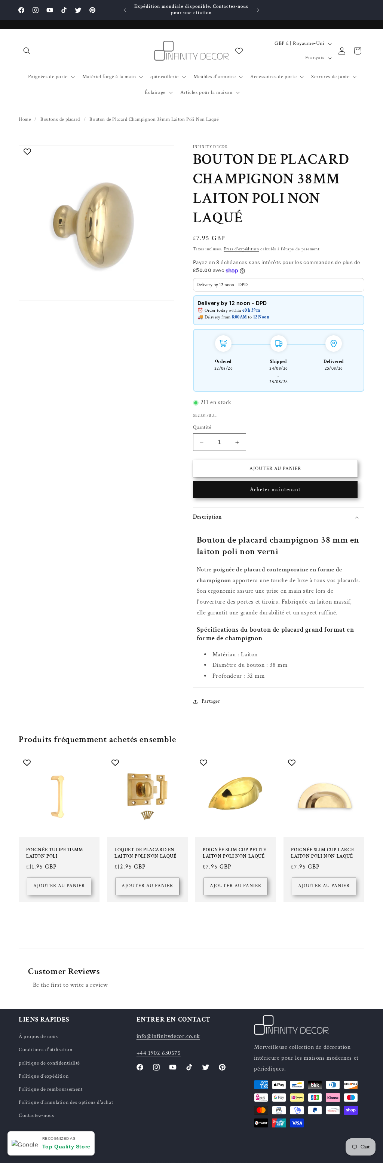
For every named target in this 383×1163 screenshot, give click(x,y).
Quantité (202, 427)
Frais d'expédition (241, 249)
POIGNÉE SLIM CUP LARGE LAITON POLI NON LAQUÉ (322, 853)
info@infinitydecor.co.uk (168, 1036)
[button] (27, 51)
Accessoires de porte (273, 76)
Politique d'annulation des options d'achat (66, 1102)
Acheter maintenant (275, 489)
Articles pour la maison (206, 92)
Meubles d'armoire (214, 76)
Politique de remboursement (51, 1089)
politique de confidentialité (49, 1063)
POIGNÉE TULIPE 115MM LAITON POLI (54, 853)
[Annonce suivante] (258, 10)
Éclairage (155, 92)
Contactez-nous (36, 1115)
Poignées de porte (48, 76)
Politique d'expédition (43, 1076)
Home (25, 119)
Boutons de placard (60, 119)
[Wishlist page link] (239, 51)
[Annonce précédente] (125, 10)
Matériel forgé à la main (109, 76)
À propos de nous (38, 1036)
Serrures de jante (330, 76)
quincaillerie (164, 76)
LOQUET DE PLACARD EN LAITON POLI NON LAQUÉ (145, 853)
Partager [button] (211, 701)
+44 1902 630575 (159, 1053)
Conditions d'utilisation (45, 1049)
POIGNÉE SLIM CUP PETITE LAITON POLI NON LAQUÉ (234, 853)
